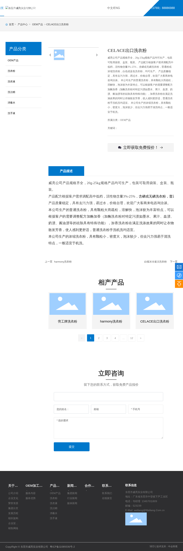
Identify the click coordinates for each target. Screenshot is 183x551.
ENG (117, 7)
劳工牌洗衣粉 (67, 321)
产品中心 (23, 24)
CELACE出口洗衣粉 (154, 321)
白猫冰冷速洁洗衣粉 (155, 261)
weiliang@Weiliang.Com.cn (149, 510)
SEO (152, 546)
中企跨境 (172, 546)
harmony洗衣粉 (63, 261)
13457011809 (149, 501)
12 (131, 338)
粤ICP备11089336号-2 (62, 546)
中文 (110, 7)
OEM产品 (37, 24)
